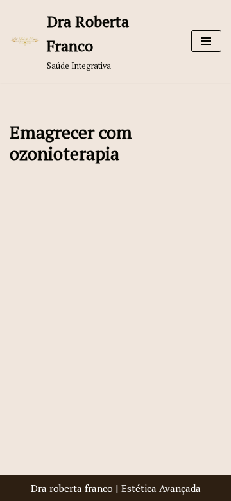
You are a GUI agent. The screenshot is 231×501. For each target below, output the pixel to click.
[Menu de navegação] (206, 41)
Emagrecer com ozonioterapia (71, 143)
